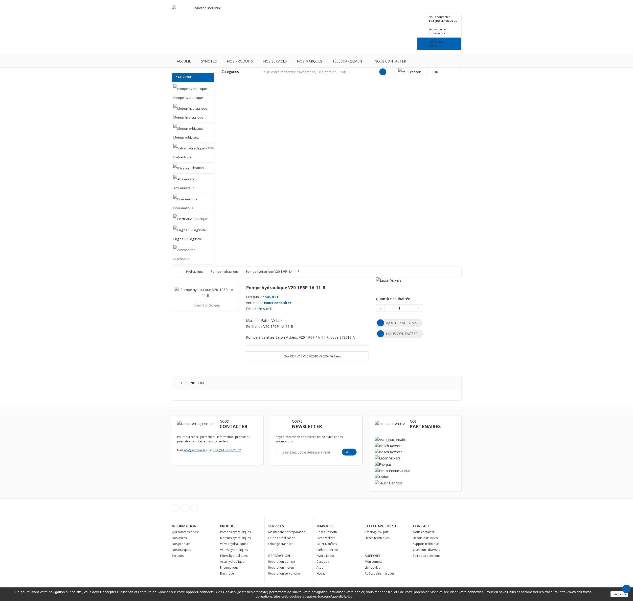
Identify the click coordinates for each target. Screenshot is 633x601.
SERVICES (276, 526)
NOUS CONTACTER (402, 333)
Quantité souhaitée (393, 298)
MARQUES (324, 526)
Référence (254, 326)
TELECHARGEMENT (381, 526)
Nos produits (240, 61)
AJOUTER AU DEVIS (401, 322)
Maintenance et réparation (286, 532)
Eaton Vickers (325, 538)
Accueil (184, 61)
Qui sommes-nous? (185, 532)
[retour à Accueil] (180, 271)
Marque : (253, 320)
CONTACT (421, 526)
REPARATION (279, 555)
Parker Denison (327, 550)
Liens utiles (372, 567)
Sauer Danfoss (326, 544)
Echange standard (281, 544)
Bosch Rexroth (326, 532)
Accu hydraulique (232, 562)
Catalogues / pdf (376, 532)
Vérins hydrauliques (234, 550)
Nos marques (309, 61)
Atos (319, 567)
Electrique (227, 573)
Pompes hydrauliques (235, 532)
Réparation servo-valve (284, 573)
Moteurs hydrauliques (235, 538)
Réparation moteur (281, 567)
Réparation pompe (281, 562)
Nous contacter (390, 61)
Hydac (320, 573)
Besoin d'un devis (425, 538)
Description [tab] (192, 383)
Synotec (209, 61)
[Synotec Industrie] (205, 14)
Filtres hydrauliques (234, 556)
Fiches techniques (377, 538)
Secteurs (178, 556)
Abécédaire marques (379, 573)
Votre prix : (254, 302)
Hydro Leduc (325, 556)
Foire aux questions (426, 556)
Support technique (426, 544)
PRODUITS (228, 526)
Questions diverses (426, 550)
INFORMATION (184, 526)
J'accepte (619, 594)
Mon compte (374, 562)
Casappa (322, 562)
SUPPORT (373, 555)
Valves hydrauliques (234, 544)
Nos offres (179, 538)
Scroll (626, 589)
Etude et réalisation (281, 538)
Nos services (275, 61)
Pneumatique (229, 567)
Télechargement (348, 61)
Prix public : (255, 296)
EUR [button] (435, 72)
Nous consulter (277, 302)
